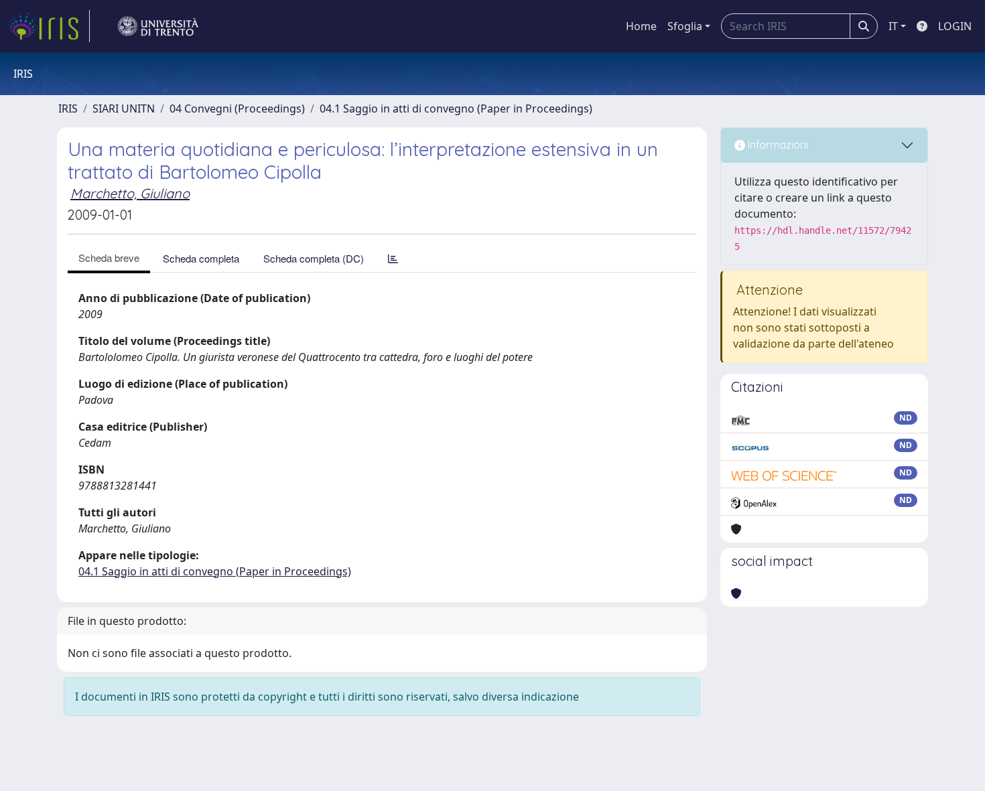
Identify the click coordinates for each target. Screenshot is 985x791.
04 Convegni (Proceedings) (237, 108)
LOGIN (955, 26)
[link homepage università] (158, 26)
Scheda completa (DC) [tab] (313, 258)
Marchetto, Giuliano (130, 193)
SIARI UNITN (123, 108)
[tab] (393, 258)
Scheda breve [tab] (108, 257)
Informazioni (776, 144)
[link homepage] (49, 26)
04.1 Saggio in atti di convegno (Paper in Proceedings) (456, 108)
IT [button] (893, 26)
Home (641, 26)
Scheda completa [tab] (201, 258)
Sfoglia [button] (684, 26)
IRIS (68, 108)
